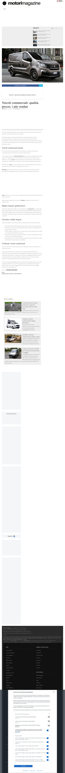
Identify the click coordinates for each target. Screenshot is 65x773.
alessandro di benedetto (11, 269)
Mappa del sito (19, 639)
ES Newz (38, 662)
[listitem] (32, 714)
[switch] (48, 717)
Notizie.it (8, 665)
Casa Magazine (9, 650)
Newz (37, 680)
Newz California (39, 685)
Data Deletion (25, 770)
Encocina (38, 667)
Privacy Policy (39, 770)
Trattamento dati (9, 639)
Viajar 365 (38, 660)
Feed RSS (14, 639)
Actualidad (38, 650)
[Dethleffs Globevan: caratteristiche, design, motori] (13, 338)
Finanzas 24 (38, 652)
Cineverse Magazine (10, 652)
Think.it (7, 680)
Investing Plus (39, 677)
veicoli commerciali (17, 273)
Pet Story (8, 670)
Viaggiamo (8, 685)
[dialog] (32, 731)
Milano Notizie (9, 660)
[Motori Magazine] (21, 3)
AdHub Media (26, 640)
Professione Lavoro (10, 672)
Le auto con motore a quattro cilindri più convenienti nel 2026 (44, 31)
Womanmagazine (39, 675)
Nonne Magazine (9, 687)
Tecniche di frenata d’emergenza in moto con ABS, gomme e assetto (44, 34)
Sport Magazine (9, 675)
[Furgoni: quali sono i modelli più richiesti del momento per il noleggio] (13, 353)
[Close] (54, 692)
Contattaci (44, 637)
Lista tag (24, 639)
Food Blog (8, 657)
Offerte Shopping (9, 667)
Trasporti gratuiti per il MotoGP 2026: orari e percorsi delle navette (44, 41)
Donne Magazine (9, 655)
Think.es (38, 657)
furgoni (11, 273)
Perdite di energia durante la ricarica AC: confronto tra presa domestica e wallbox (44, 45)
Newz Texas (38, 687)
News (3, 272)
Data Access (32, 770)
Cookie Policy (49, 637)
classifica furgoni (5, 273)
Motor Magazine (9, 662)
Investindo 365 (39, 655)
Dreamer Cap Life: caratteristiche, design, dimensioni (28, 321)
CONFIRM (23, 766)
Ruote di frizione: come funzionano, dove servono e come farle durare (44, 38)
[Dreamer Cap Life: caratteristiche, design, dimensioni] (13, 324)
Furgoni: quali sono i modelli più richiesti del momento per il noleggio (31, 350)
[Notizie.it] (60, 1)
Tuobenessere (9, 682)
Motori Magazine (7, 628)
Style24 (7, 677)
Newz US (38, 682)
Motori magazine (14, 640)
